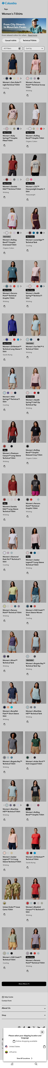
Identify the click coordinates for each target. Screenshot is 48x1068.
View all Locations (23, 1058)
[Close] (42, 1032)
